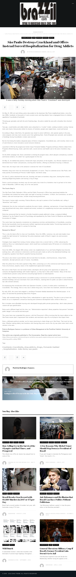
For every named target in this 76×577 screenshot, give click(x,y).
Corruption (44, 442)
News (4, 493)
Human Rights (38, 32)
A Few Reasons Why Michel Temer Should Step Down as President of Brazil (56, 448)
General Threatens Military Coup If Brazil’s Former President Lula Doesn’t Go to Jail (56, 551)
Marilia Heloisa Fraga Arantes (56, 513)
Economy (5, 545)
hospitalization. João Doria (16, 349)
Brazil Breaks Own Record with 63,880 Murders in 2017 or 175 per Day (18, 499)
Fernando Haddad (51, 347)
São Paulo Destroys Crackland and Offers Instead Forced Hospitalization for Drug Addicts (39, 34)
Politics (63, 442)
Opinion (39, 37)
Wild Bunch (7, 548)
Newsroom (11, 513)
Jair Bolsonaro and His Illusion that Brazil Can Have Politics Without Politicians (56, 499)
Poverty (45, 37)
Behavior (6, 442)
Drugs (39, 347)
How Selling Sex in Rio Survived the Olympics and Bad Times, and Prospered (18, 448)
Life (11, 442)
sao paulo (33, 349)
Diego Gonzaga (50, 462)
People (16, 442)
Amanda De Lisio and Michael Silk (19, 462)
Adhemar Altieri (13, 560)
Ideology (43, 493)
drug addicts (30, 347)
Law (34, 37)
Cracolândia (18, 347)
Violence (16, 493)
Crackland (6, 347)
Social (51, 37)
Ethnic (51, 442)
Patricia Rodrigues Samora (37, 52)
